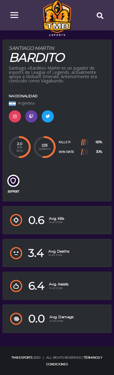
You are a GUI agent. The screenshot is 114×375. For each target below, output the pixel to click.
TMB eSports (22, 358)
